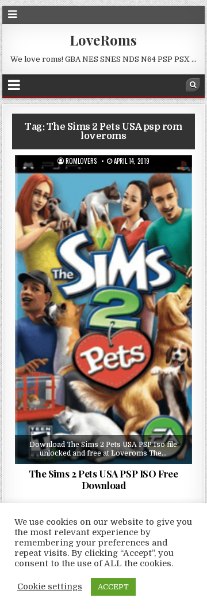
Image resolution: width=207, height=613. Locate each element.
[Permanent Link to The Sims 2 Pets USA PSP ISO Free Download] (104, 309)
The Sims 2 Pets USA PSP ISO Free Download (103, 479)
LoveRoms (103, 40)
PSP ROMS (107, 183)
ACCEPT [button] (113, 586)
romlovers (81, 161)
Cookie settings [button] (49, 587)
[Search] (193, 85)
